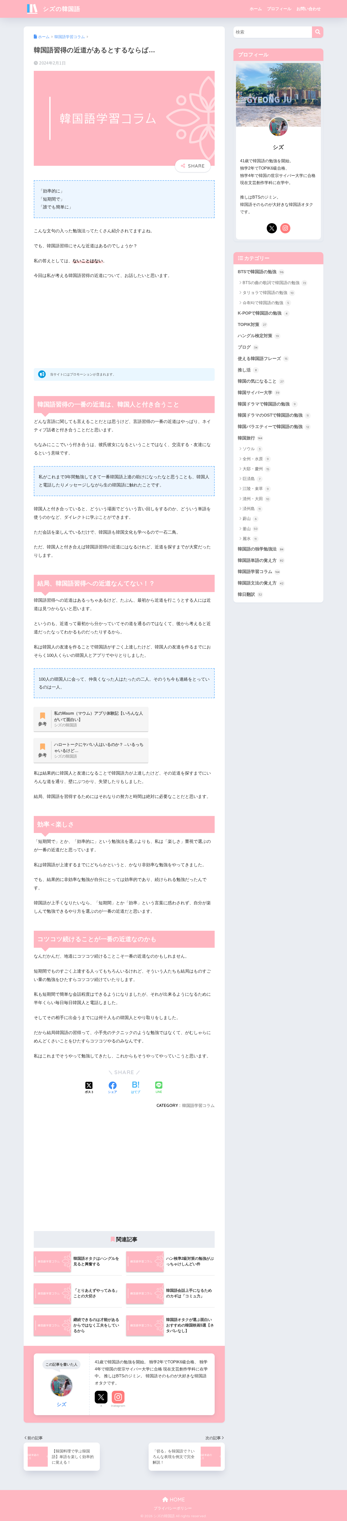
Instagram (118, 1406)
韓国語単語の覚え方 (260, 560)
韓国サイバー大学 (258, 392)
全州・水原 (256, 459)
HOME (176, 1499)
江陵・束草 (256, 488)
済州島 (252, 508)
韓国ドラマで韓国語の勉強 (267, 404)
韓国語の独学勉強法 (260, 549)
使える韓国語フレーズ (263, 358)
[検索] (317, 32)
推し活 (247, 370)
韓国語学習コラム (198, 1105)
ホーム (256, 9)
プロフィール (279, 9)
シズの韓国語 (60, 8)
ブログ (248, 347)
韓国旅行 (250, 438)
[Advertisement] (124, 321)
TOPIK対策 (252, 324)
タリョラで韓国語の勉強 (268, 292)
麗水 (250, 538)
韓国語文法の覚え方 (260, 583)
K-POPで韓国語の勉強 (263, 313)
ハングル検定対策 (258, 335)
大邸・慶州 (256, 469)
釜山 (250, 529)
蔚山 (250, 518)
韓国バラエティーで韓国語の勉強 (273, 426)
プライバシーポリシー (173, 1508)
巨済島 (251, 479)
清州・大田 (256, 499)
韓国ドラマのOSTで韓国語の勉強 (273, 415)
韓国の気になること (260, 381)
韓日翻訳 (250, 594)
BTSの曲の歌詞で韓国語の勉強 (274, 283)
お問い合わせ (308, 9)
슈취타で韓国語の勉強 (266, 303)
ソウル (252, 449)
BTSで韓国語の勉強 (260, 271)
